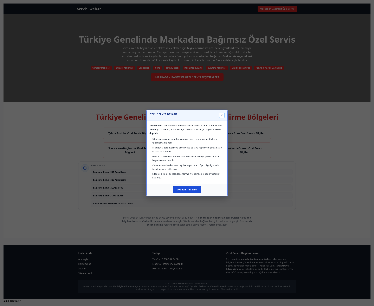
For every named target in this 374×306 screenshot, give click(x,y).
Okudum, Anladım (187, 189)
